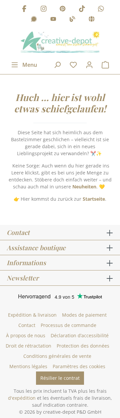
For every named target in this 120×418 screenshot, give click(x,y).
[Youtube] (53, 20)
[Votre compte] (89, 64)
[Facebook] (24, 9)
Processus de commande (68, 325)
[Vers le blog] (72, 20)
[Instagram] (44, 9)
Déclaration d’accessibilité (80, 335)
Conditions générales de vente (57, 356)
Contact (26, 325)
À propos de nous (25, 335)
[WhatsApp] (101, 9)
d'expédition (22, 398)
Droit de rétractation (28, 346)
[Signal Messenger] (34, 20)
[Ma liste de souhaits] (73, 64)
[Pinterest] (63, 9)
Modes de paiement (84, 315)
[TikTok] (82, 9)
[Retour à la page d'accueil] (60, 42)
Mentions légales (28, 366)
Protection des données (83, 346)
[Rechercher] (57, 64)
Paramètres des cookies (79, 366)
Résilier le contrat (60, 378)
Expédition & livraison (32, 315)
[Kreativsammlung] (92, 20)
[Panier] (105, 64)
